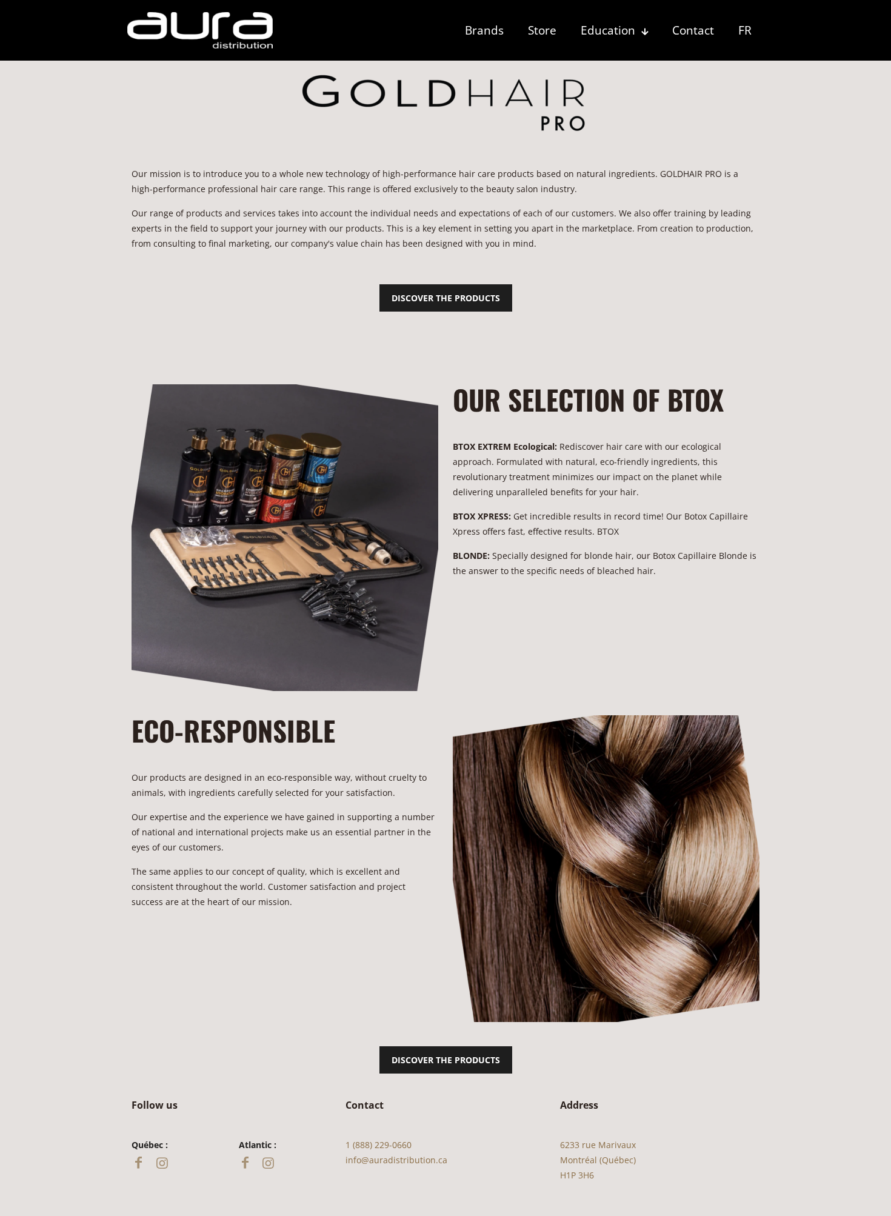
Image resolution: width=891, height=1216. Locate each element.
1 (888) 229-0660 (378, 1145)
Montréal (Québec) (598, 1160)
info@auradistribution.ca (396, 1160)
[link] (200, 30)
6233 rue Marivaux (598, 1145)
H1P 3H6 (577, 1175)
